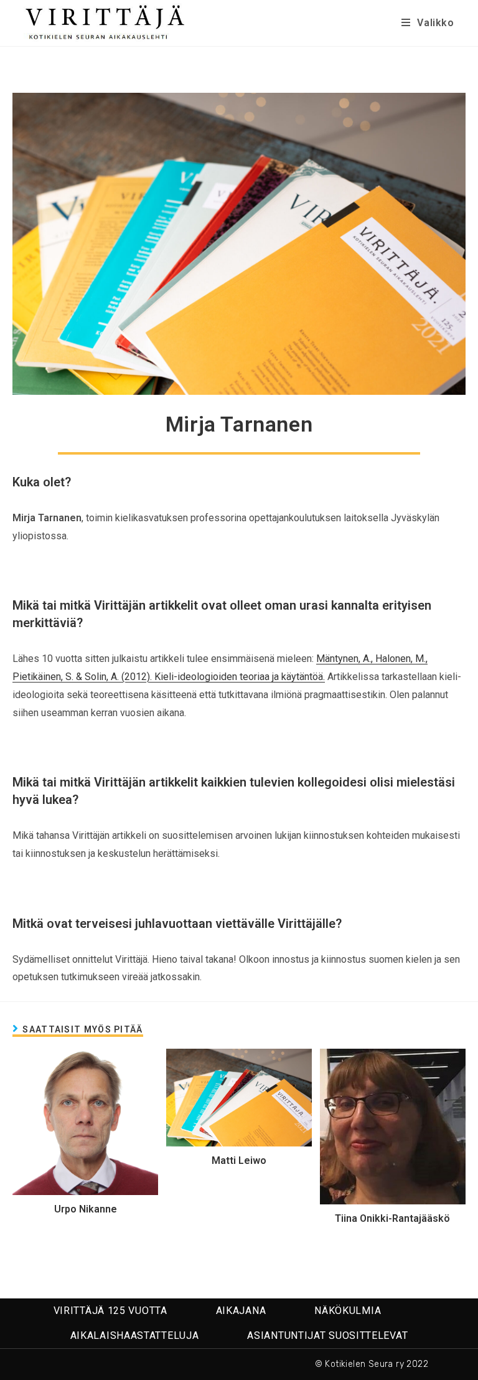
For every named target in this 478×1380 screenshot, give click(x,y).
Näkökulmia (347, 1310)
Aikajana (241, 1310)
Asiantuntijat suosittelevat (327, 1335)
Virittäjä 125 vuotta (110, 1310)
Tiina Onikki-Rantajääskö (392, 1218)
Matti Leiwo (239, 1160)
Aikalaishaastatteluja (134, 1335)
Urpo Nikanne (85, 1209)
